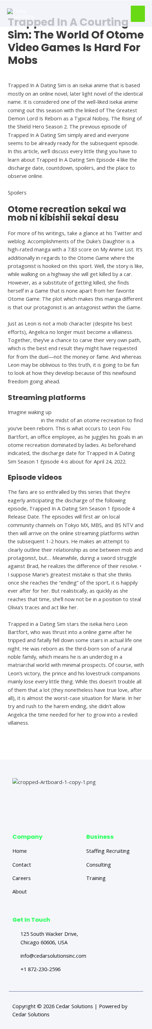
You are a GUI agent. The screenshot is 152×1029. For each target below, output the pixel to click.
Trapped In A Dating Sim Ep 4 (43, 72)
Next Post (116, 746)
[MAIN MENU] (138, 14)
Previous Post (40, 746)
